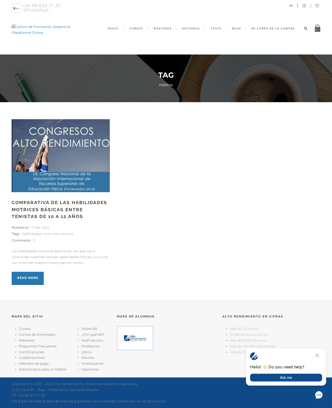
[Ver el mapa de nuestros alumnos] (135, 338)
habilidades (31, 234)
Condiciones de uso (131, 401)
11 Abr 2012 (40, 227)
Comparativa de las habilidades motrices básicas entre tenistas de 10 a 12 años (59, 209)
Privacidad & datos (39, 401)
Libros (86, 352)
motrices (50, 234)
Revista (87, 357)
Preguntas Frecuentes (38, 346)
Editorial (191, 28)
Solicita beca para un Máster (43, 369)
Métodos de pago (34, 363)
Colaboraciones (32, 357)
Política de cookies (96, 401)
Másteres (163, 28)
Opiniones (90, 369)
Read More (27, 278)
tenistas (66, 234)
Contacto (158, 401)
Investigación (92, 363)
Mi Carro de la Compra (273, 28)
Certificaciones (31, 352)
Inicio (112, 28)
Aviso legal (67, 401)
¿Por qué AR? (93, 334)
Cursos (136, 28)
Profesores (90, 346)
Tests (216, 28)
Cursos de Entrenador (37, 334)
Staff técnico (92, 340)
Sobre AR (89, 328)
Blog (236, 28)
